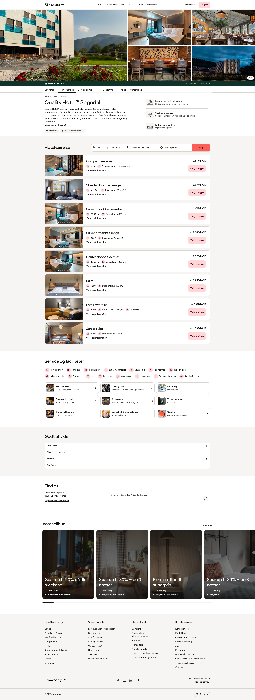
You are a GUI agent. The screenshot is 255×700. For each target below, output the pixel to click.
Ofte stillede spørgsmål (186, 637)
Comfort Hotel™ (96, 637)
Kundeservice (182, 628)
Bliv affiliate (137, 640)
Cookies (179, 667)
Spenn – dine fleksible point (145, 653)
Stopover (92, 654)
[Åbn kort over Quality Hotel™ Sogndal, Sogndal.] (205, 498)
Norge (55, 97)
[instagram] (124, 680)
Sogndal (64, 97)
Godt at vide (109, 89)
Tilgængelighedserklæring (188, 662)
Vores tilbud (136, 89)
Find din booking (183, 641)
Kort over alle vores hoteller (101, 628)
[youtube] (137, 680)
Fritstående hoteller (98, 658)
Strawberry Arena (53, 633)
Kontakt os (180, 633)
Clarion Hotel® (95, 645)
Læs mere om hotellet (55, 124)
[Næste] (79, 165)
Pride (47, 645)
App (177, 645)
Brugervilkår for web (185, 654)
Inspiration (50, 662)
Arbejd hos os (51, 654)
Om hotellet (50, 89)
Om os (48, 628)
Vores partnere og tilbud (144, 657)
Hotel (47, 97)
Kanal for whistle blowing (57, 650)
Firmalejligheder (140, 649)
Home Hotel (94, 650)
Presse (48, 658)
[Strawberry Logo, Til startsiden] (54, 4)
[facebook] (118, 680)
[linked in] (130, 680)
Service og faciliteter (88, 89)
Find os (122, 89)
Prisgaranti (180, 650)
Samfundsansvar (53, 637)
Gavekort (136, 628)
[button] (64, 165)
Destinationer (95, 633)
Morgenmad (51, 641)
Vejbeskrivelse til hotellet (57, 500)
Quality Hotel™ (95, 641)
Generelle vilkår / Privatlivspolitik (191, 658)
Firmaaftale (137, 644)
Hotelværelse (67, 89)
